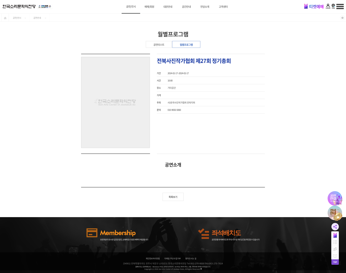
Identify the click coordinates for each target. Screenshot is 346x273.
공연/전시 (131, 6)
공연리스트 (158, 45)
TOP (335, 262)
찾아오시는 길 (190, 258)
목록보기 (173, 197)
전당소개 (204, 7)
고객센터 (223, 7)
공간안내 (186, 7)
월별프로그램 (186, 45)
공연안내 (37, 17)
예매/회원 (149, 7)
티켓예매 (316, 6)
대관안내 (167, 7)
